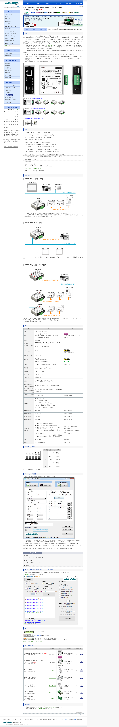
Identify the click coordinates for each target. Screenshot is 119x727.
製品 (38, 3)
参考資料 (14, 719)
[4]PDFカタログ (8, 70)
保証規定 (46, 719)
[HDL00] (12, 722)
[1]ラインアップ (8, 14)
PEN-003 (51, 670)
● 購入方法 (8, 102)
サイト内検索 (78, 3)
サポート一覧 (8, 55)
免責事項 (50, 719)
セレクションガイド (7, 719)
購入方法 (58, 3)
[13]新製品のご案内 (9, 43)
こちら (25, 574)
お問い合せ (68, 3)
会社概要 (55, 719)
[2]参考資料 (7, 65)
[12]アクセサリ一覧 (9, 40)
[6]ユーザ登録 (8, 75)
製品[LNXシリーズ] (10, 87)
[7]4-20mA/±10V (9, 28)
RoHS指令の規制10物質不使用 (33, 168)
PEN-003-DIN (52, 678)
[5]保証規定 (7, 72)
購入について (43, 29)
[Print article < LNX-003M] (81, 7)
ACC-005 (51, 692)
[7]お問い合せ (8, 77)
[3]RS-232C (7, 19)
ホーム (28, 3)
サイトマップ (61, 719)
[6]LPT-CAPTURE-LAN (10, 26)
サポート (48, 3)
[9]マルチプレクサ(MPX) (10, 33)
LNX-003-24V (41, 708)
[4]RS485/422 (8, 21)
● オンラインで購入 (10, 85)
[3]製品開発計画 (8, 68)
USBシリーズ (8, 45)
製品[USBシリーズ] (10, 90)
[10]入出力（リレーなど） (11, 36)
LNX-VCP (50, 45)
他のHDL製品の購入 (9, 97)
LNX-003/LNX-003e (51, 707)
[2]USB (6, 16)
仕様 (27, 29)
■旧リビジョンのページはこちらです (32, 641)
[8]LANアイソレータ (9, 31)
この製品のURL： (52, 29)
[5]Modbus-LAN (8, 23)
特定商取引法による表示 (10, 99)
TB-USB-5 (51, 698)
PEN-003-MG (52, 686)
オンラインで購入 (25, 719)
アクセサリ (8, 92)
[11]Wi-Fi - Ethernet (9, 38)
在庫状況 (32, 719)
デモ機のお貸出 (8, 53)
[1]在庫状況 (7, 63)
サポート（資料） (39, 719)
